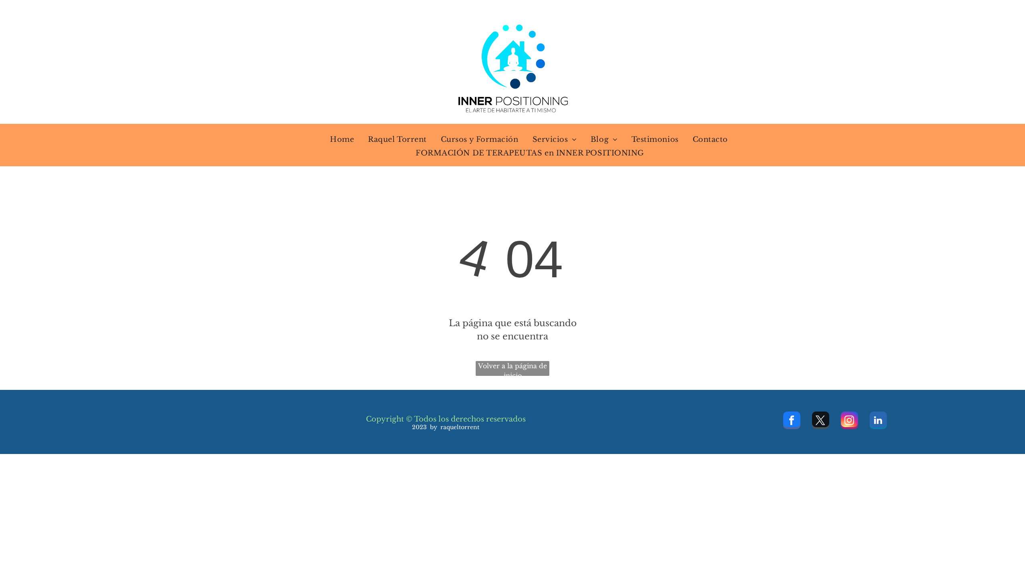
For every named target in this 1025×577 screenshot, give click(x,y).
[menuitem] (337, 139)
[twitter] (820, 421)
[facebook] (791, 421)
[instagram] (849, 421)
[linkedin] (878, 421)
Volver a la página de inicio (512, 369)
